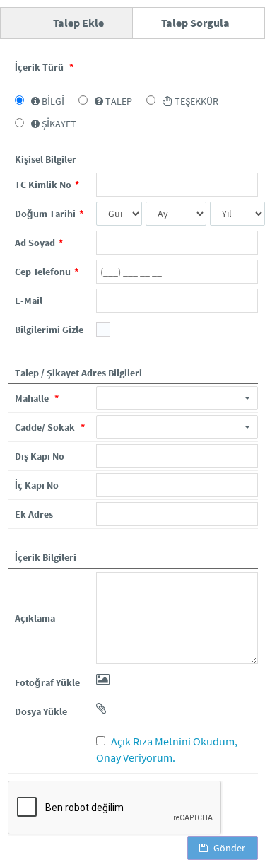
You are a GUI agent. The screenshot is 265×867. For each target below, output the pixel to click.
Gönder (228, 848)
